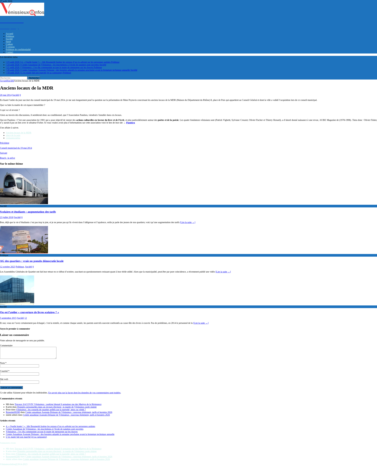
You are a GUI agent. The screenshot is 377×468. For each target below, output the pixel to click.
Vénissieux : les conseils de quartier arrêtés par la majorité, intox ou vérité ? (51, 409)
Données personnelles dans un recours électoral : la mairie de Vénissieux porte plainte (57, 407)
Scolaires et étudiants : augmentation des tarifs (28, 211)
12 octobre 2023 (7, 266)
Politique (10, 36)
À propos (10, 47)
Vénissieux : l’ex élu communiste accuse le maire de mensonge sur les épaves (42, 431)
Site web (4, 379)
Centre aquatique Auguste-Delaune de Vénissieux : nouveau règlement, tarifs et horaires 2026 (68, 412)
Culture (9, 44)
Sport (8, 41)
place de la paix (13, 135)
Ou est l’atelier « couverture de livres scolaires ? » (29, 312)
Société (9, 39)
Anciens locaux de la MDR (18, 132)
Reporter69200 (13, 412)
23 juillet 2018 (6, 217)
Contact (9, 52)
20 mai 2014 (6, 95)
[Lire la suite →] (187, 222)
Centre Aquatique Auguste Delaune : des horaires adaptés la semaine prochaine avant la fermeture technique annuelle (60, 434)
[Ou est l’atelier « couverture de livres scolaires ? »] (17, 304)
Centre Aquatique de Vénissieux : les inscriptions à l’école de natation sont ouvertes (44, 429)
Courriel (4, 371)
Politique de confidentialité (18, 49)
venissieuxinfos (13, 138)
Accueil (9, 33)
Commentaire (6, 345)
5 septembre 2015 (8, 318)
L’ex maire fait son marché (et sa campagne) (26, 437)
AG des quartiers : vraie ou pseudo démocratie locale (31, 261)
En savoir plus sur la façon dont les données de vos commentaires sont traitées (84, 392)
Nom (2, 363)
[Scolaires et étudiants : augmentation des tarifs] (24, 203)
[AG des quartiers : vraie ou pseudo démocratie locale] (24, 252)
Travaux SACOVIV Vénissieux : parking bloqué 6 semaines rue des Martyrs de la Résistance (58, 404)
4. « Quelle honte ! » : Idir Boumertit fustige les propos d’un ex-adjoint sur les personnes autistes (50, 426)
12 (25, 318)
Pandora (130, 122)
